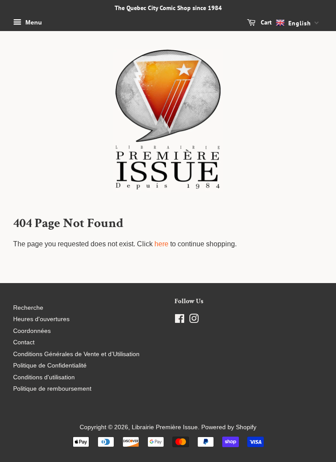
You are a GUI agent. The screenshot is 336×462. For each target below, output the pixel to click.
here (161, 244)
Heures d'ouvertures (41, 319)
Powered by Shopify (228, 427)
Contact (24, 342)
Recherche (28, 307)
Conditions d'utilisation (44, 377)
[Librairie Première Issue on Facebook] (180, 320)
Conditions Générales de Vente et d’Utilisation (76, 354)
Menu (33, 22)
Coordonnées (32, 331)
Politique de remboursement (52, 388)
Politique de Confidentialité (50, 365)
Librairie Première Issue (165, 427)
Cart (265, 22)
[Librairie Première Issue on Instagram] (194, 320)
